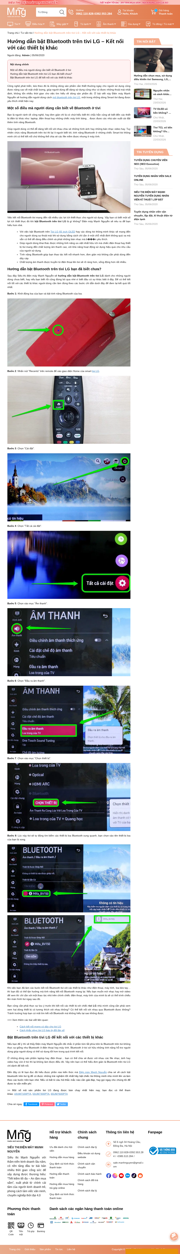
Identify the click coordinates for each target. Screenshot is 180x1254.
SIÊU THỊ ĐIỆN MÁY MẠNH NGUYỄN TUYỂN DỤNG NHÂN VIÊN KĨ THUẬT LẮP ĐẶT (151, 196)
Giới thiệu (30, 1249)
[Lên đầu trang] (174, 1226)
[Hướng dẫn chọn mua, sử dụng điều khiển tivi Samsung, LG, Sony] (153, 60)
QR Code (11, 1233)
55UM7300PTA (41, 1093)
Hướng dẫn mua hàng (62, 1157)
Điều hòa (37, 24)
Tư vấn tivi (26, 32)
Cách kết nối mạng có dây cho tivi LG (40, 1026)
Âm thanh (108, 24)
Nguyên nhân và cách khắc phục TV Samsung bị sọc (163, 92)
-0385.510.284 (125, 1156)
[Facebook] (108, 1175)
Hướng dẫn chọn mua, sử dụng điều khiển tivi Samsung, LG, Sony (153, 77)
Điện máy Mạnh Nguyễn (93, 1072)
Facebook (32, 1104)
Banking (40, 1231)
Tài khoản (130, 12)
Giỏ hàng (164, 12)
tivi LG (95, 371)
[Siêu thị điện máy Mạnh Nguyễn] (90, 2)
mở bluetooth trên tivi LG (66, 97)
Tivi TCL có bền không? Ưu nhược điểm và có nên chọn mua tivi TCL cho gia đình (162, 129)
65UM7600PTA (59, 1093)
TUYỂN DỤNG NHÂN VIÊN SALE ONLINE (152, 178)
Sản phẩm (45, 1249)
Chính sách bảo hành (90, 1173)
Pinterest (48, 1104)
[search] (62, 12)
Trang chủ (13, 32)
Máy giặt (61, 24)
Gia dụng (133, 24)
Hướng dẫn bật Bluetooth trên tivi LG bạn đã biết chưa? (41, 73)
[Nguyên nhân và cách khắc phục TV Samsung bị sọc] (143, 94)
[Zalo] (127, 1175)
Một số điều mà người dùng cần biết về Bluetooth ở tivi (40, 70)
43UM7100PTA (22, 1093)
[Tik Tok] (134, 1175)
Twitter (63, 1104)
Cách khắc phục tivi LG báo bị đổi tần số (42, 1030)
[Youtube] (121, 1175)
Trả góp (30, 1231)
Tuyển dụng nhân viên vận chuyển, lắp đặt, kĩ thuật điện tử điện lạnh (153, 215)
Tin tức (59, 1249)
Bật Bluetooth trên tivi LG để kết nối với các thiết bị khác (41, 77)
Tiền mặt (21, 1233)
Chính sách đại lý (87, 1147)
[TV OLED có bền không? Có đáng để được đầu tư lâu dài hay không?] (143, 112)
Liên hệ (71, 1249)
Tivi (16, 24)
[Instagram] (115, 1175)
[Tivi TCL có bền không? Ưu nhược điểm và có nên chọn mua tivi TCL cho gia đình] (143, 131)
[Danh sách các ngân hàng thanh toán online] (90, 1220)
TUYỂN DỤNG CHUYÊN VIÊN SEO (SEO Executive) (150, 162)
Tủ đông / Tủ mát (162, 24)
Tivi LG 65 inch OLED (62, 231)
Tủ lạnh (84, 24)
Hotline (94, 12)
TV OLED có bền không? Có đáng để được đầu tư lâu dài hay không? (162, 111)
